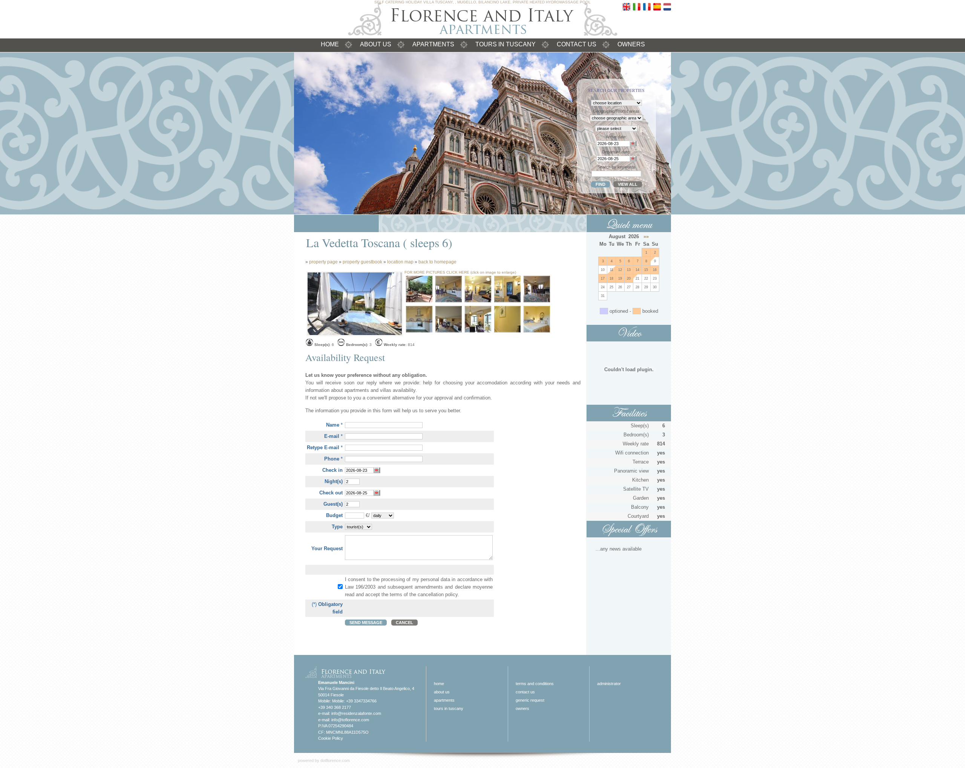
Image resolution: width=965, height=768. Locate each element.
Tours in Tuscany (505, 44)
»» (646, 236)
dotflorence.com (335, 760)
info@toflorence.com (350, 720)
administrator (609, 683)
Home (330, 44)
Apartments (433, 44)
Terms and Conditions (535, 683)
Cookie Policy (330, 738)
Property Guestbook (362, 262)
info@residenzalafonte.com (356, 713)
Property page (323, 262)
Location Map (400, 262)
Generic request (530, 700)
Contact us (576, 44)
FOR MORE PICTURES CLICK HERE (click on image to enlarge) (460, 272)
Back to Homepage (437, 262)
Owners (631, 44)
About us (375, 44)
